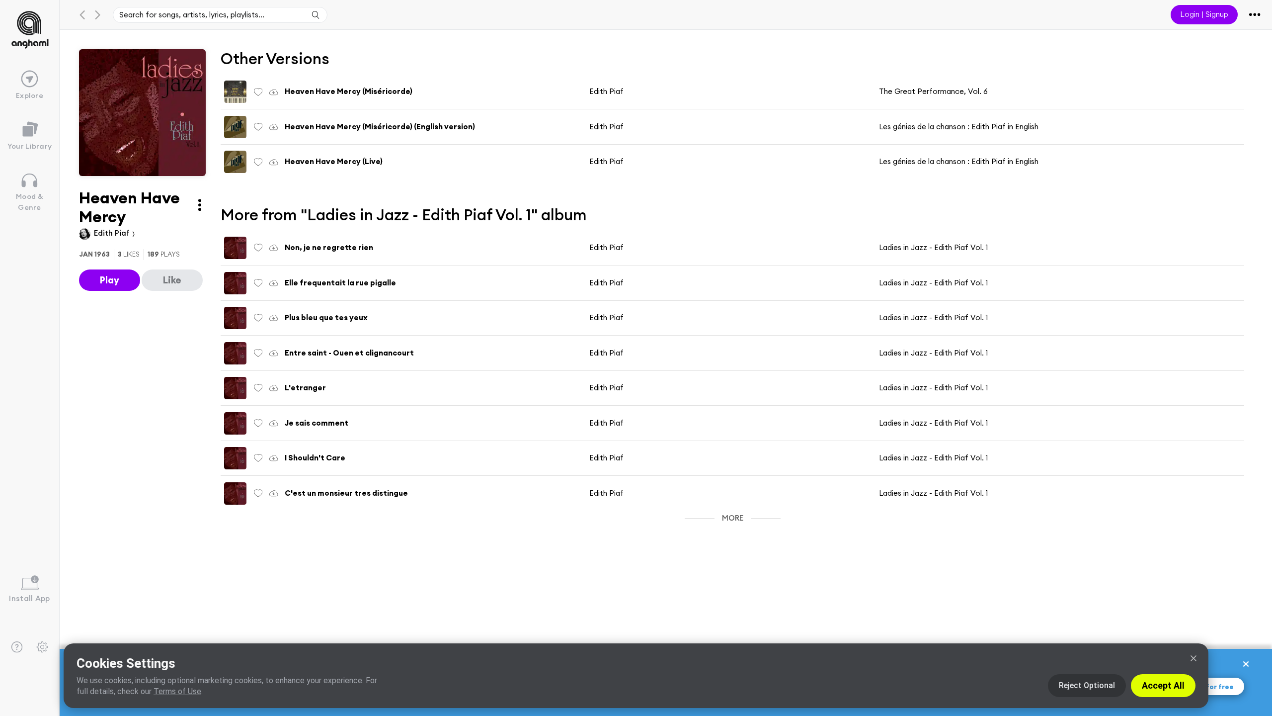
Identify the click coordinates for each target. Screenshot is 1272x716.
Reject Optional (1087, 685)
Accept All (1163, 685)
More (732, 518)
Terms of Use (177, 691)
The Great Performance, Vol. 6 (933, 91)
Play (109, 280)
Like (172, 280)
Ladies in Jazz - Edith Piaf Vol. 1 (933, 247)
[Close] (1193, 658)
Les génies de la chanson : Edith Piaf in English (958, 126)
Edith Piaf (113, 233)
